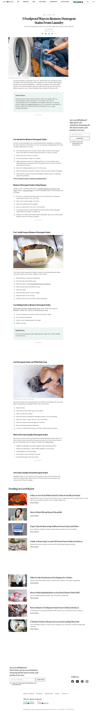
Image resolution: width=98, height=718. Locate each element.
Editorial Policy (49, 693)
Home (44, 14)
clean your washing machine (29, 104)
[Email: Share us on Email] (52, 34)
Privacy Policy (61, 709)
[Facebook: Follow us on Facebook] (72, 681)
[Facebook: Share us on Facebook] (42, 34)
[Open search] (88, 2)
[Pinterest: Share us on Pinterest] (49, 34)
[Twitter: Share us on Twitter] (45, 34)
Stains (53, 14)
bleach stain (49, 442)
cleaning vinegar (28, 190)
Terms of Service (70, 709)
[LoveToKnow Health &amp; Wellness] (28, 702)
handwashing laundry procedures (40, 284)
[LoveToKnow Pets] (43, 702)
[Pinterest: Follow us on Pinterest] (82, 681)
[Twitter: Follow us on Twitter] (77, 681)
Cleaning (49, 14)
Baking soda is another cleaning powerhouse (26, 308)
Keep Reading (34, 502)
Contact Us (65, 693)
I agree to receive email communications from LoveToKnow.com (77, 143)
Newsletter (39, 693)
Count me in (79, 138)
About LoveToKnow (28, 693)
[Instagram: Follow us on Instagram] (87, 681)
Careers (57, 693)
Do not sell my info (52, 709)
